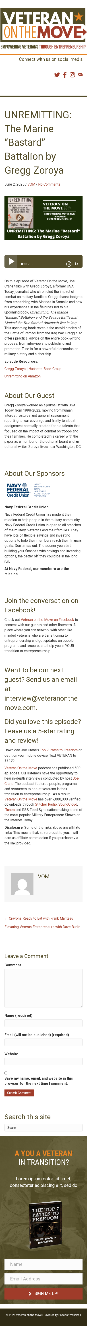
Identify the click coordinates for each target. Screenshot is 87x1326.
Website (11, 1054)
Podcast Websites (69, 1315)
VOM (31, 184)
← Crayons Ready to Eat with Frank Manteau (38, 918)
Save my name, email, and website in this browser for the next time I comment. (38, 1081)
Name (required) (18, 1015)
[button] (43, 1293)
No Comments (49, 184)
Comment (12, 965)
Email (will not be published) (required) (36, 1035)
